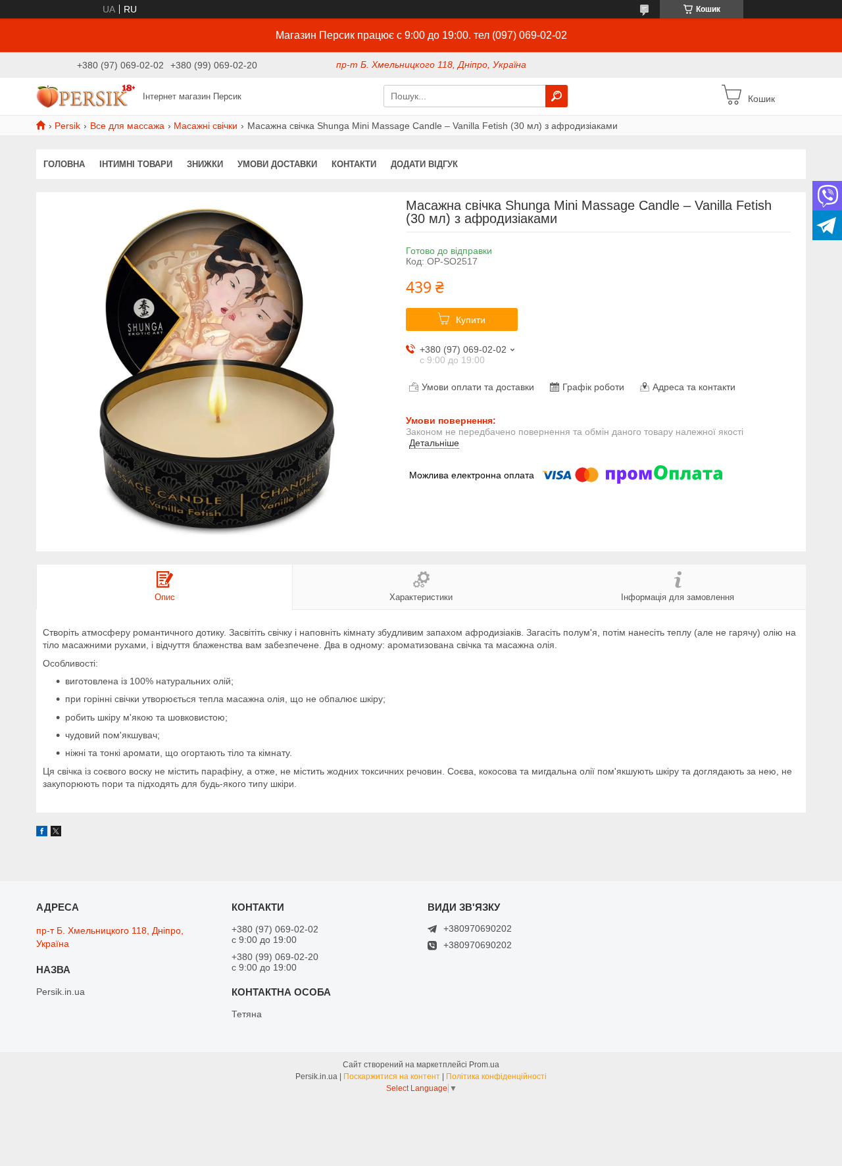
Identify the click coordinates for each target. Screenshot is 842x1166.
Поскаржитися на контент (391, 1076)
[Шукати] (556, 96)
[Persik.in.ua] (85, 95)
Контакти (354, 164)
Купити (470, 320)
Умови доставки (277, 164)
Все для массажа (127, 125)
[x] (56, 833)
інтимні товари (135, 164)
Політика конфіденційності (496, 1076)
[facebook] (41, 833)
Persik (67, 125)
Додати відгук (424, 164)
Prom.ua (484, 1064)
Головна (64, 164)
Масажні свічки (205, 125)
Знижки (205, 164)
